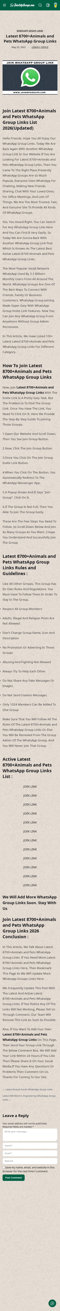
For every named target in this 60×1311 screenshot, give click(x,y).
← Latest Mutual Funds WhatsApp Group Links (27, 1089)
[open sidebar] (4, 5)
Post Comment (13, 1177)
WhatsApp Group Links (30, 31)
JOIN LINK (30, 786)
